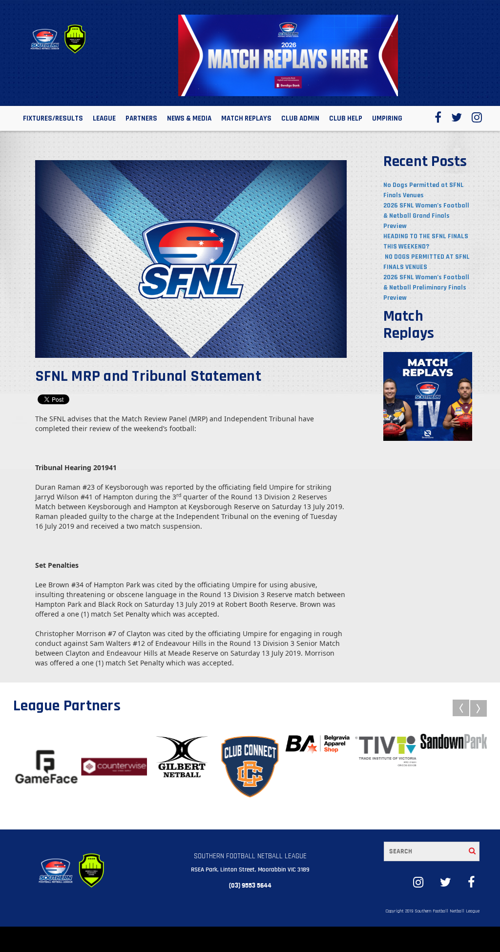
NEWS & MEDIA (189, 118)
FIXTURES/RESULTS (53, 118)
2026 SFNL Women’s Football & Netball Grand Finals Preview (426, 215)
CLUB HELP (345, 118)
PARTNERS (141, 118)
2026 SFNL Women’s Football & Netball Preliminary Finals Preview (426, 287)
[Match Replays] (428, 396)
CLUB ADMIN (300, 118)
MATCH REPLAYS (246, 118)
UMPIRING (387, 118)
